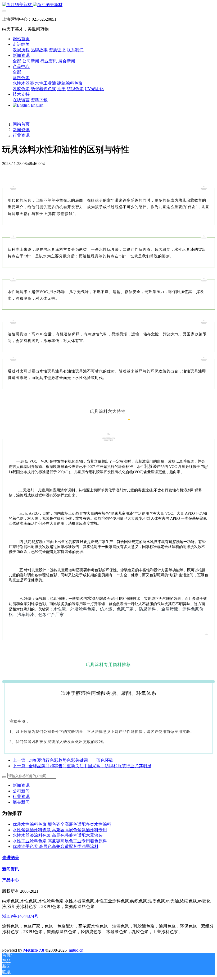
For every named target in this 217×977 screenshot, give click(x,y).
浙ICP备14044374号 (20, 916)
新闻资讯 (21, 129)
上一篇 (63, 760)
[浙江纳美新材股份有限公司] (108, 5)
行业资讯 (21, 135)
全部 (17, 61)
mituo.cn (76, 950)
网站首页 (21, 38)
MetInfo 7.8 (33, 950)
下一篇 (82, 766)
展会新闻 (21, 802)
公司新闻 (21, 791)
